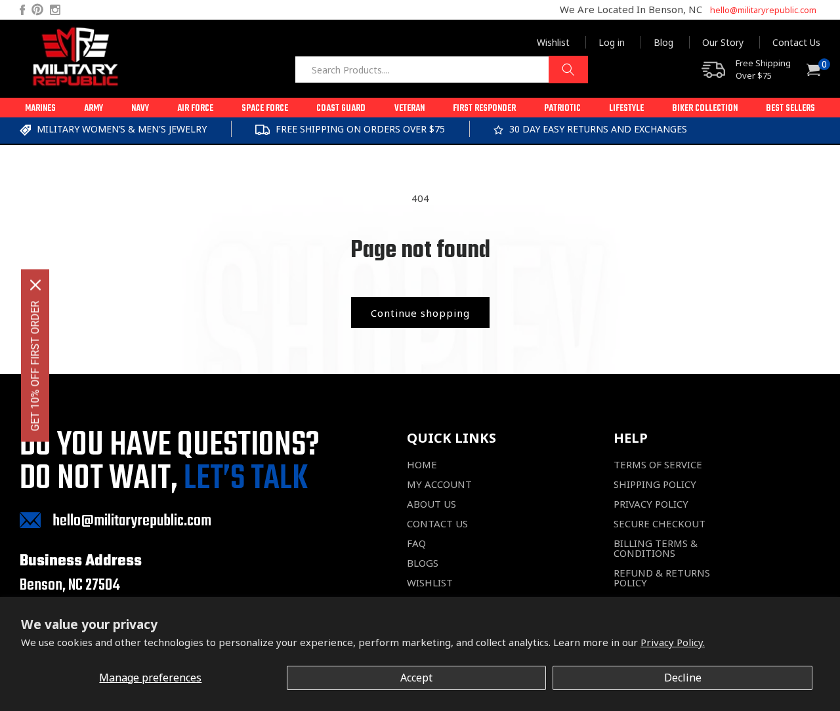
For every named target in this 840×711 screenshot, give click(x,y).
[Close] (35, 285)
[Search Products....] (568, 69)
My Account (439, 484)
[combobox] (441, 69)
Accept (416, 677)
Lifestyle (626, 108)
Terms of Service (658, 465)
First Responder (484, 108)
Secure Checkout (659, 524)
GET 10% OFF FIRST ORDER (35, 366)
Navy (140, 108)
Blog (663, 42)
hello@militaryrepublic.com (763, 10)
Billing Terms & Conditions (656, 548)
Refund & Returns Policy (662, 578)
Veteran (409, 108)
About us (431, 504)
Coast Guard (341, 108)
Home (422, 465)
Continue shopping (420, 312)
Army (93, 108)
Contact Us (796, 42)
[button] (40, 107)
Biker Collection (705, 108)
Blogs (422, 563)
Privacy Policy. (672, 642)
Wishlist (553, 42)
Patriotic (562, 108)
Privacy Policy (651, 504)
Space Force (265, 108)
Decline (683, 677)
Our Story (723, 42)
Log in (611, 42)
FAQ (416, 543)
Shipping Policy (655, 484)
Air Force (195, 108)
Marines (40, 108)
